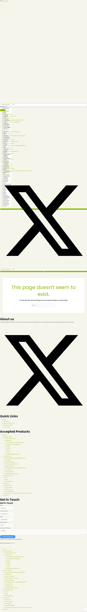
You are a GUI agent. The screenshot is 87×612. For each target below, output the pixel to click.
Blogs (4, 419)
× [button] (0, 547)
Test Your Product (7, 456)
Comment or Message (5, 528)
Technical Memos (9, 471)
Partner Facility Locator (8, 423)
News (6, 477)
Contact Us (6, 421)
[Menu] (2, 110)
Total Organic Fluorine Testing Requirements (15, 467)
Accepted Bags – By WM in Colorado (15, 442)
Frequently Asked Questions (11, 473)
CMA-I (8, 446)
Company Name (4, 511)
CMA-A (8, 450)
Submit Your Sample (8, 425)
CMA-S (8, 452)
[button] (0, 176)
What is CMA (8, 485)
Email (1, 516)
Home (4, 434)
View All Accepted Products (13, 454)
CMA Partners (8, 489)
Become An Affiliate (9, 491)
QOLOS (13, 543)
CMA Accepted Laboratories (11, 463)
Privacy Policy (6, 427)
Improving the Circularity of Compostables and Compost (18, 493)
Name (1, 505)
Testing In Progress (9, 465)
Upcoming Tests (9, 469)
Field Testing (8, 460)
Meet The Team (8, 487)
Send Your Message (8, 536)
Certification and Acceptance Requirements (15, 458)
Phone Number (3, 522)
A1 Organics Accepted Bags (13, 444)
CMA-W (9, 448)
